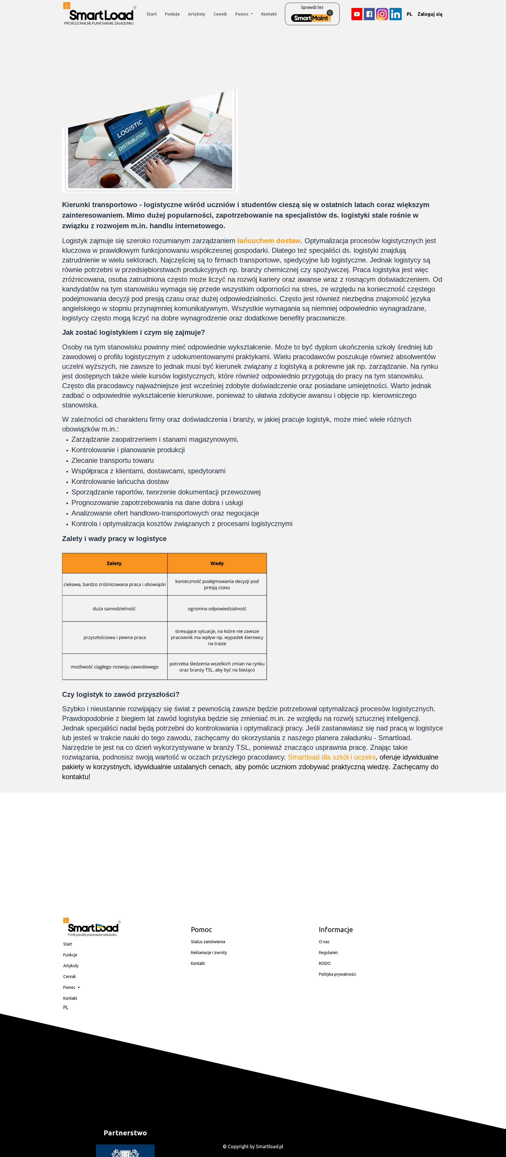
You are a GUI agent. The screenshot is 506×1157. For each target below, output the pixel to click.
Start (151, 14)
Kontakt (269, 14)
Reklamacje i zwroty (209, 952)
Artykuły (196, 14)
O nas (324, 941)
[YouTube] (357, 14)
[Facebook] (369, 14)
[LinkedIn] (395, 14)
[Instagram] (382, 14)
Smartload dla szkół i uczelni (331, 757)
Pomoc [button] (242, 14)
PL (409, 14)
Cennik (220, 14)
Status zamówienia (208, 941)
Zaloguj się (430, 14)
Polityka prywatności (337, 974)
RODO (325, 963)
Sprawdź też (312, 7)
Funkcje (172, 14)
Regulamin (328, 952)
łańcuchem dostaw (268, 241)
